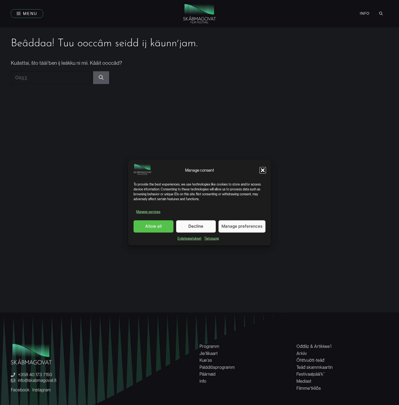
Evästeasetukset (189, 238)
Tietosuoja (211, 238)
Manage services (148, 212)
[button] (262, 170)
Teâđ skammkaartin (314, 367)
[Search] (101, 77)
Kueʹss (205, 360)
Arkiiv (301, 353)
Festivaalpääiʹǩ (309, 374)
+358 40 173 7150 (35, 375)
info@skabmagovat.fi (37, 380)
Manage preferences (241, 226)
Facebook (20, 389)
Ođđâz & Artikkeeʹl (313, 346)
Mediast (303, 381)
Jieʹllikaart (208, 353)
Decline (195, 226)
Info (365, 13)
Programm (209, 346)
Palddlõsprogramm (217, 367)
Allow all (153, 226)
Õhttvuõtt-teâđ (310, 360)
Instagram (41, 389)
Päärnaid (207, 374)
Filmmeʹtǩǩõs (308, 388)
